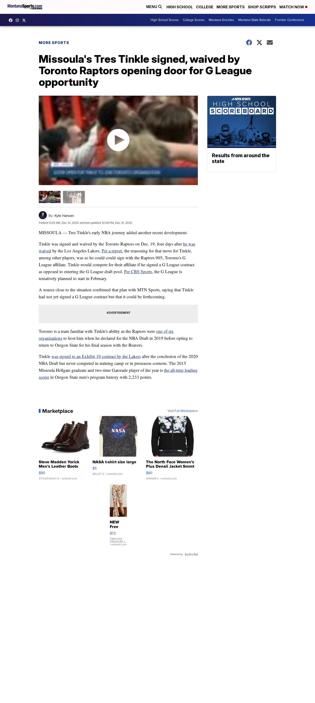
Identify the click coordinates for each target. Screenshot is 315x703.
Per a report (112, 251)
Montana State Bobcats (254, 20)
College (204, 7)
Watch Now (292, 7)
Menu (152, 7)
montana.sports (18, 20)
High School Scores (165, 20)
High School (179, 7)
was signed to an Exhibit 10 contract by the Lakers (96, 356)
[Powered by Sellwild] (191, 554)
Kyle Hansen (64, 215)
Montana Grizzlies (221, 20)
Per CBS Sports (138, 271)
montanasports (12, 20)
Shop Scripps (262, 7)
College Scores (194, 20)
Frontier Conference (289, 20)
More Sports (231, 7)
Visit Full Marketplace (183, 411)
